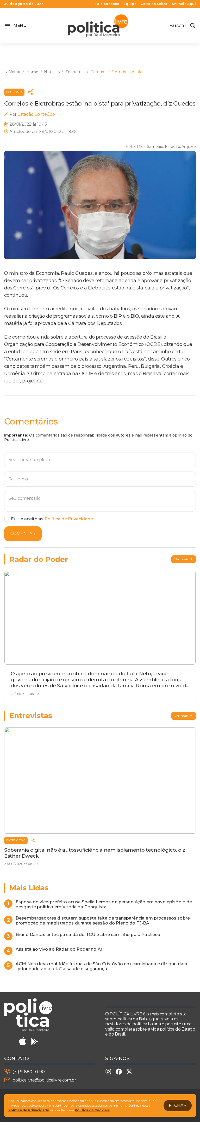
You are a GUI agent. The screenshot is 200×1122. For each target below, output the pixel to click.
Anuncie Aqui (184, 4)
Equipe (130, 4)
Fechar (177, 1105)
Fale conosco (107, 4)
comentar (22, 533)
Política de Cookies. (92, 1110)
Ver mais (181, 559)
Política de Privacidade (69, 518)
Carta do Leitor (154, 4)
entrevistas (16, 840)
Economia (14, 92)
